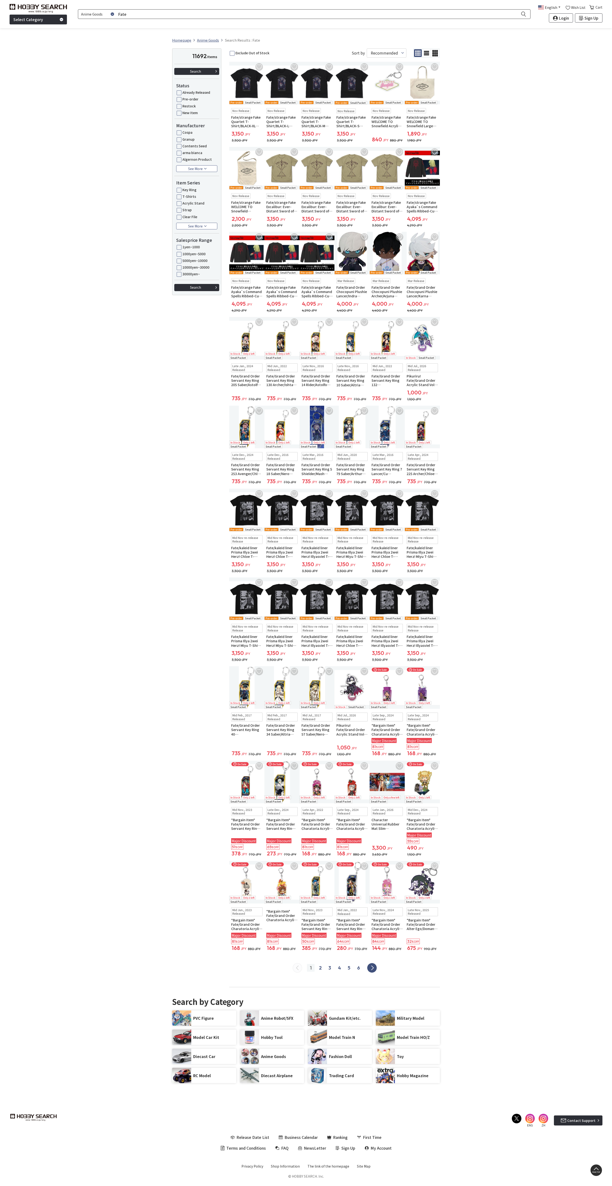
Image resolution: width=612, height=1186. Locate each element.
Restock (189, 106)
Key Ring (189, 190)
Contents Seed (194, 146)
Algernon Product (197, 159)
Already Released (196, 92)
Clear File (189, 217)
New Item (190, 113)
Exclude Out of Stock (252, 53)
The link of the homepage (328, 1166)
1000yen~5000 (194, 254)
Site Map (364, 1166)
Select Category (28, 19)
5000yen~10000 (195, 260)
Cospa (187, 132)
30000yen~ (191, 274)
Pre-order (190, 99)
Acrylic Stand (193, 203)
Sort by (358, 52)
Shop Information (285, 1166)
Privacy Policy (252, 1166)
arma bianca (192, 152)
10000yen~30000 (195, 267)
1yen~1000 (191, 247)
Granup (188, 139)
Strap (187, 210)
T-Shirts (189, 196)
